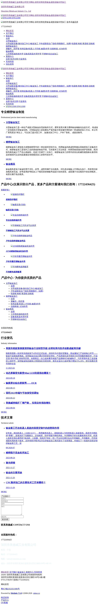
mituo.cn (36, 593)
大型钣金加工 (12, 83)
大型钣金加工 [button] (12, 283)
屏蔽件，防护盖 (17, 301)
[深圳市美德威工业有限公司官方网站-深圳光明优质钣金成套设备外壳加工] (50, 68)
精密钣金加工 (12, 88)
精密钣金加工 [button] (12, 296)
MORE (9, 137)
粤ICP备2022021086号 (10, 589)
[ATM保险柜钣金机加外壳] (22, 246)
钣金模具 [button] (10, 309)
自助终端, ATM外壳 (19, 306)
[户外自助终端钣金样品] (21, 236)
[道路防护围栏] (17, 194)
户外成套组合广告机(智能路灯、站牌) (27, 291)
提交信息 (5, 519)
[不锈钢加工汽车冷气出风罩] (23, 225)
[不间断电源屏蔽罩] (19, 267)
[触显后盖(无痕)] (18, 205)
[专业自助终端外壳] (19, 215)
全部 (8, 38)
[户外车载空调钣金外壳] (21, 256)
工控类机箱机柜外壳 (19, 314)
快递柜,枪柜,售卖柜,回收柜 (22, 294)
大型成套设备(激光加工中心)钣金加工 (27, 288)
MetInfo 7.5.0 (16, 593)
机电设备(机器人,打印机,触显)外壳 (25, 304)
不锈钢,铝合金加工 (19, 319)
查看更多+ (5, 190)
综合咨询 (10, 64)
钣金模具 (10, 94)
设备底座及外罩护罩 (19, 317)
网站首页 (10, 31)
